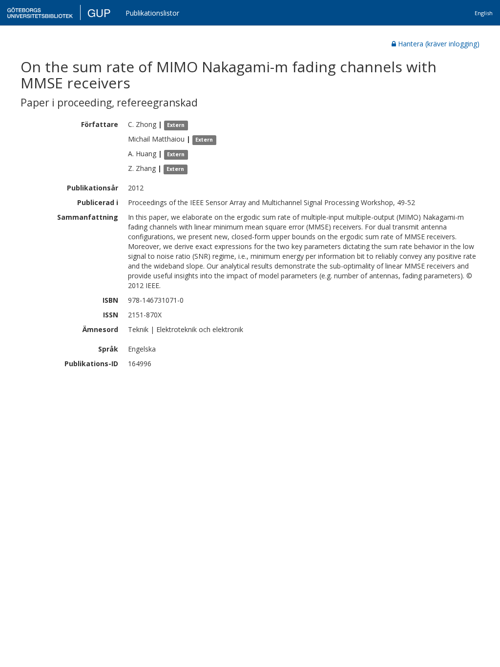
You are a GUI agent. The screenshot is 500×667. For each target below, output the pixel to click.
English (484, 13)
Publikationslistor (152, 13)
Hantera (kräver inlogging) (438, 43)
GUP (99, 12)
